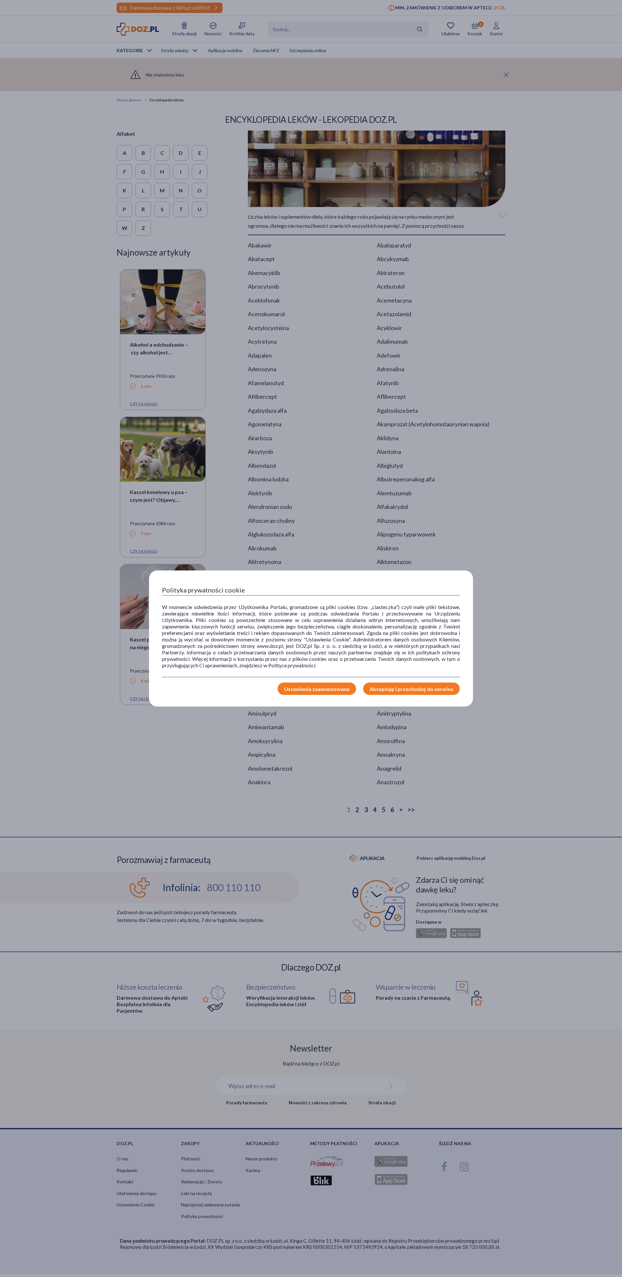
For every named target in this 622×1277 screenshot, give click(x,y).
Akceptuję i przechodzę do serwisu (411, 689)
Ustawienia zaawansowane (317, 689)
